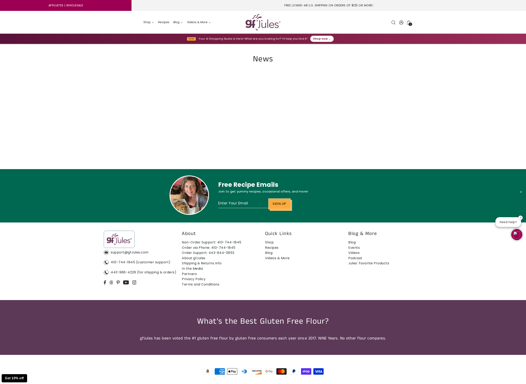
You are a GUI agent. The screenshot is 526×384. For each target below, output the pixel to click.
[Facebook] (105, 282)
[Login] (401, 22)
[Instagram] (134, 282)
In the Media (192, 268)
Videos (354, 252)
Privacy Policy (193, 279)
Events (354, 247)
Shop (269, 242)
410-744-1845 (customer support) (141, 262)
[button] (517, 235)
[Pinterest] (118, 282)
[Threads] (111, 282)
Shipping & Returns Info (202, 263)
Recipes (272, 247)
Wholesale (74, 5)
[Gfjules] (119, 240)
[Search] (393, 22)
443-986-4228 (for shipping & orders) (143, 272)
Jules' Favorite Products (368, 263)
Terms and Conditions (200, 284)
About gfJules (193, 258)
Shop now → (322, 38)
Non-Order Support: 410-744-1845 (211, 242)
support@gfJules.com (130, 252)
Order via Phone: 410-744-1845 (208, 247)
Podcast (355, 258)
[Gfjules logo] (263, 22)
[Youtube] (126, 282)
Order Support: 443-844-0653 (208, 252)
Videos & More (277, 258)
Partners (189, 274)
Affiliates (55, 5)
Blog (268, 252)
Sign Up (279, 203)
